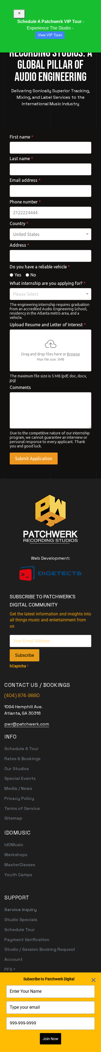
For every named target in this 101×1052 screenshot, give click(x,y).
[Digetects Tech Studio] (50, 573)
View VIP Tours (50, 35)
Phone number (25, 201)
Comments (20, 387)
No (33, 274)
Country (19, 223)
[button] (39, 970)
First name (21, 136)
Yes (18, 274)
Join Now (50, 1039)
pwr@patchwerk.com (26, 724)
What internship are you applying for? (48, 283)
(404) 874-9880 (22, 695)
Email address (25, 180)
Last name (21, 158)
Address (19, 245)
